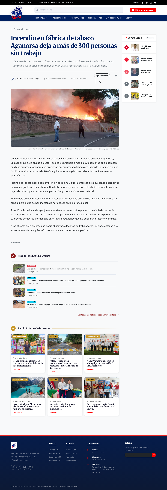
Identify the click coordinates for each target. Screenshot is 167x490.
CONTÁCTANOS (43, 2)
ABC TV (129, 18)
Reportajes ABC (95, 18)
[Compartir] (99, 81)
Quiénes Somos (72, 450)
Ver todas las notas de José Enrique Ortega (97, 315)
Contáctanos (71, 461)
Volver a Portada (22, 29)
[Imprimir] (116, 75)
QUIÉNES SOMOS (18, 2)
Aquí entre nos (59, 18)
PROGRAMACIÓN (57, 2)
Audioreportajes (113, 18)
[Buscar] (37, 10)
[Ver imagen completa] (65, 118)
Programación (71, 453)
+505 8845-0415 (98, 460)
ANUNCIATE (31, 2)
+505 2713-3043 (98, 452)
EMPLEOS (69, 2)
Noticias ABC (41, 18)
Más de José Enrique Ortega (34, 255)
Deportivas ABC (77, 18)
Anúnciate (70, 457)
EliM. (76, 487)
